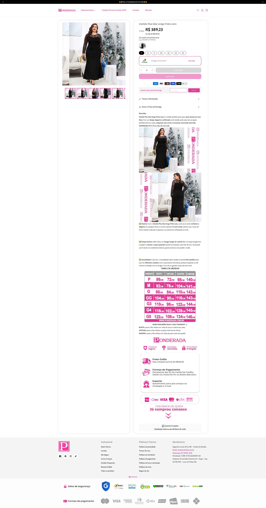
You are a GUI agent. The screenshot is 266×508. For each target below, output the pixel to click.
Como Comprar (106, 459)
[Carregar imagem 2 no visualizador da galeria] (82, 93)
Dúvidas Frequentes (108, 463)
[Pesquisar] (198, 10)
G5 (183, 53)
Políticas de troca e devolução (149, 463)
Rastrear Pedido (106, 467)
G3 (169, 53)
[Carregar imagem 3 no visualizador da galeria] (94, 93)
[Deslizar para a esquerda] (65, 93)
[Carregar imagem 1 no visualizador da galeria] (70, 93)
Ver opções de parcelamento (149, 38)
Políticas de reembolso (147, 455)
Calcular (193, 90)
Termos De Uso (144, 451)
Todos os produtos (107, 471)
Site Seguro (105, 455)
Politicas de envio (145, 467)
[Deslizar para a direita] (122, 93)
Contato (104, 451)
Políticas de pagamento (147, 459)
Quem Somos (106, 447)
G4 (176, 53)
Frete (140, 40)
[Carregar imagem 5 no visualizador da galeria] (117, 93)
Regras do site (144, 471)
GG (161, 53)
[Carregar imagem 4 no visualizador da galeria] (105, 93)
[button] (88, 10)
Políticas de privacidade (147, 447)
